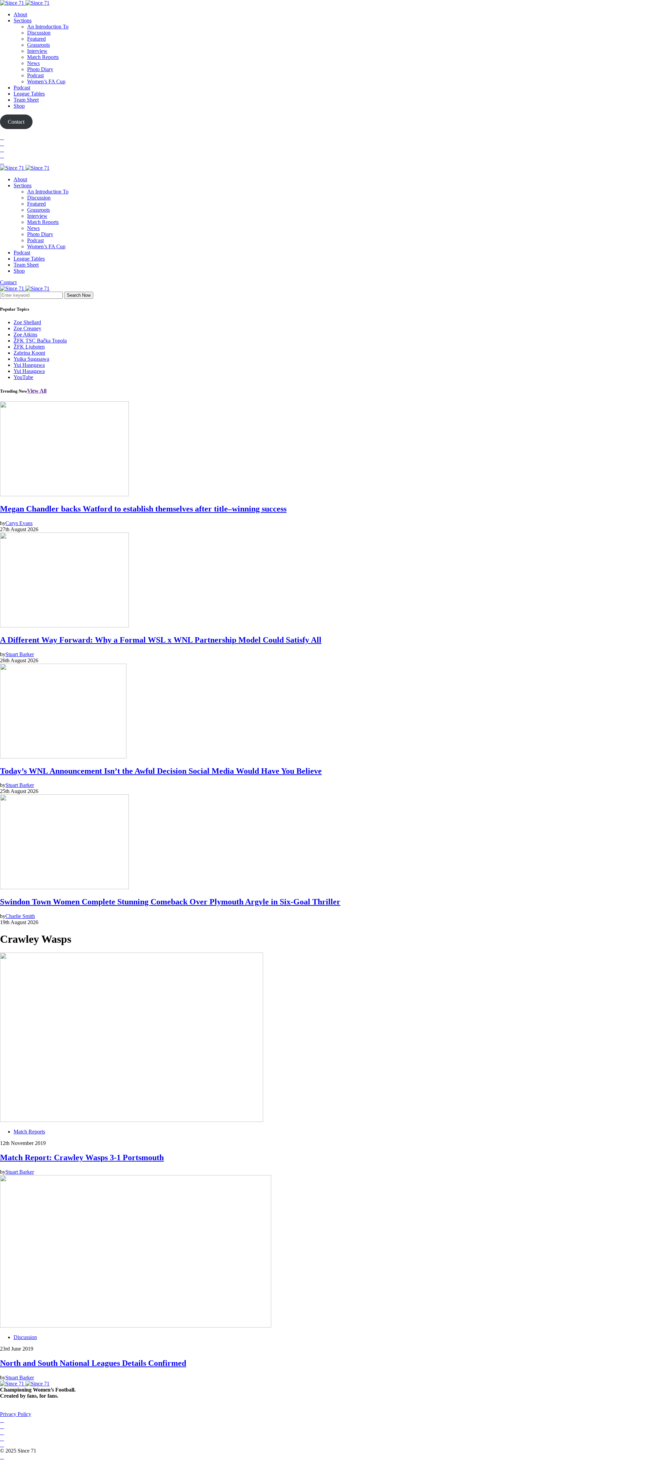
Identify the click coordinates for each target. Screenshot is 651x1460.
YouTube (23, 377)
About (20, 14)
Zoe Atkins (25, 334)
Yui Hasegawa (29, 365)
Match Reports (43, 57)
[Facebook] (2, 137)
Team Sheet (26, 100)
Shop (19, 106)
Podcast (35, 75)
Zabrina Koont (29, 353)
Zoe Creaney (27, 328)
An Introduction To (47, 26)
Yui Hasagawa (29, 371)
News (33, 63)
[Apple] (2, 162)
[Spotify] (2, 156)
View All (36, 391)
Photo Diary (40, 69)
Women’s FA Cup (46, 81)
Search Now (79, 295)
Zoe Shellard (27, 322)
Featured (36, 39)
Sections (23, 20)
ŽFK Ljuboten (29, 347)
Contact (8, 282)
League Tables (29, 94)
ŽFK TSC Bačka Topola (40, 340)
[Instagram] (2, 149)
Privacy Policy (15, 1414)
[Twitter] (2, 143)
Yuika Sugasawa (31, 359)
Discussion (39, 33)
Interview (37, 51)
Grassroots (38, 45)
